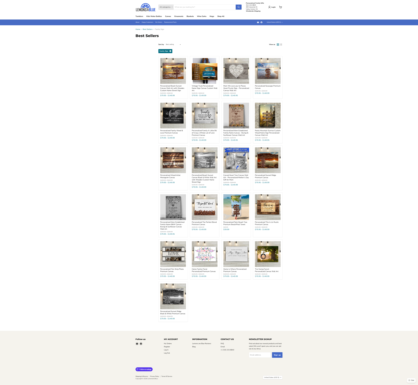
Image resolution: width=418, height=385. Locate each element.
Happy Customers (147, 22)
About (137, 22)
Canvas (168, 16)
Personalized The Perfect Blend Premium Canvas (204, 223)
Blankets (190, 16)
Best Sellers (148, 29)
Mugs (212, 16)
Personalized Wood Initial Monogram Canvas (170, 176)
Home (138, 29)
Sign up (277, 355)
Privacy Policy (154, 376)
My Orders (158, 22)
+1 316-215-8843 (227, 350)
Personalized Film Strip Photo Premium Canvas (172, 270)
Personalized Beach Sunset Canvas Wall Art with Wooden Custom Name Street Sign (172, 88)
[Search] (239, 7)
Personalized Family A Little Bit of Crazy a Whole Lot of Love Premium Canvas (204, 132)
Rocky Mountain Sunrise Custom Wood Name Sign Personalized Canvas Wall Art (268, 132)
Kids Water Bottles (154, 16)
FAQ (222, 343)
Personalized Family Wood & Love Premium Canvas (171, 131)
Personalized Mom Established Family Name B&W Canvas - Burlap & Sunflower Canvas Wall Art (172, 225)
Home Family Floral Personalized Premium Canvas (204, 270)
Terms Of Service (166, 376)
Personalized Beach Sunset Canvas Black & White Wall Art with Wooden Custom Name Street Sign (204, 178)
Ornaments (178, 16)
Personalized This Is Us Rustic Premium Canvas (267, 223)
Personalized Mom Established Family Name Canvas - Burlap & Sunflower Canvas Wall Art (235, 132)
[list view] (280, 44)
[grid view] (277, 44)
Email (223, 347)
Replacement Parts (170, 22)
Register (167, 347)
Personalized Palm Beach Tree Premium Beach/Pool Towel (235, 223)
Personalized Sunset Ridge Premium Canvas (265, 176)
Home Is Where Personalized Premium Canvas (234, 270)
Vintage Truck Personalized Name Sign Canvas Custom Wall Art (204, 88)
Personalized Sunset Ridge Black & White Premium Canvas (172, 312)
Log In (166, 350)
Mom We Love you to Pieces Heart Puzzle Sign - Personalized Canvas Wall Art (236, 88)
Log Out (167, 353)
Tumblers (139, 16)
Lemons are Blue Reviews (201, 343)
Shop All (220, 16)
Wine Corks (201, 16)
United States (274, 22)
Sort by (161, 44)
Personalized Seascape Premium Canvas (268, 87)
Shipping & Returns (142, 376)
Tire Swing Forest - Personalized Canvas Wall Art (266, 270)
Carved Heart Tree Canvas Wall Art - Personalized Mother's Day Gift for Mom (236, 177)
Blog (194, 347)
